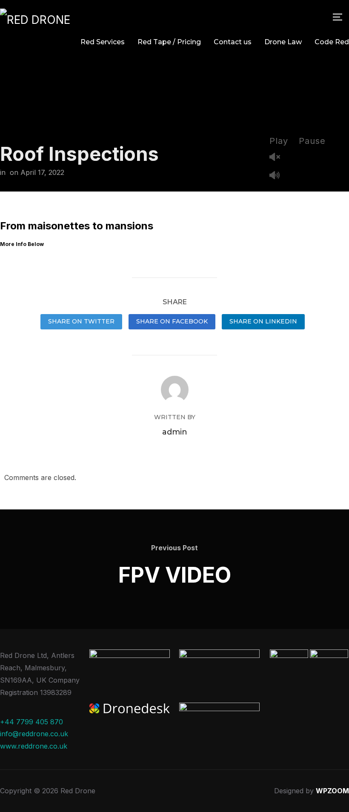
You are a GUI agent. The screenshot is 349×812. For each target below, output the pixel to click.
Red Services (102, 42)
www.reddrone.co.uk (33, 746)
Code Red (332, 42)
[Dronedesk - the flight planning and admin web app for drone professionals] (129, 709)
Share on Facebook (172, 321)
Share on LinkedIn (263, 321)
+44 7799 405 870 (31, 722)
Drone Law (283, 42)
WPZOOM (332, 790)
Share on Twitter (81, 321)
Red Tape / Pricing (169, 42)
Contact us (233, 42)
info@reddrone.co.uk (34, 733)
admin (174, 432)
